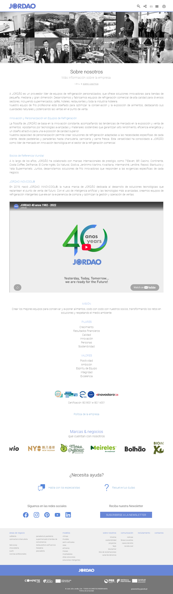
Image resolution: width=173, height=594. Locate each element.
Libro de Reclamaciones (107, 552)
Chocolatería (14, 548)
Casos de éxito (127, 543)
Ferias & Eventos (127, 540)
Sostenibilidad (111, 540)
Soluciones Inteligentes (71, 560)
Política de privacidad (86, 591)
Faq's (114, 546)
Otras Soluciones (69, 557)
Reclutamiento (144, 533)
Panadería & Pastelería (44, 536)
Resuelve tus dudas (123, 487)
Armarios (66, 548)
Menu (77, 84)
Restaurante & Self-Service (46, 545)
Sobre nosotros (109, 533)
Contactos (159, 533)
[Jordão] (22, 6)
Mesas (65, 551)
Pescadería (40, 551)
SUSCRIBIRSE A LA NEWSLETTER (126, 515)
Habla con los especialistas (64, 487)
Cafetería (12, 536)
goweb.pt (143, 589)
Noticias (130, 537)
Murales (66, 539)
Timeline (113, 537)
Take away (13, 545)
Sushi (11, 551)
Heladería (39, 548)
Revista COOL (128, 546)
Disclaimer (112, 549)
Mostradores (67, 554)
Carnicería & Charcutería (18, 539)
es (151, 6)
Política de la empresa (86, 414)
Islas (64, 545)
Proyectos (112, 543)
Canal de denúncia (109, 555)
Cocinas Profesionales (17, 554)
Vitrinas (65, 536)
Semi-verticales (68, 542)
